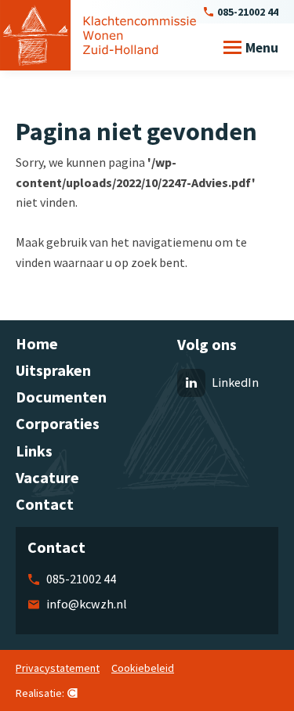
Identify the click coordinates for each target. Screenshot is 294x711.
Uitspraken (53, 370)
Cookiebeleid (142, 668)
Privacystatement (58, 668)
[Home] (98, 35)
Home (37, 343)
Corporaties (58, 423)
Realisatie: (40, 693)
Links (34, 450)
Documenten (61, 396)
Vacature (47, 477)
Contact (45, 504)
